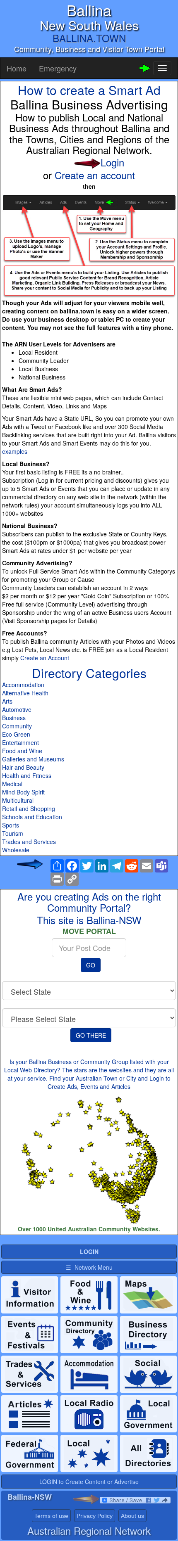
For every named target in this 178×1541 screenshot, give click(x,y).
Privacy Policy (95, 1516)
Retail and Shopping (28, 808)
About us (132, 1516)
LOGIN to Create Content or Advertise (89, 1481)
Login (112, 162)
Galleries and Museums (33, 759)
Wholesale (15, 850)
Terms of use (51, 1516)
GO (90, 965)
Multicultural (18, 800)
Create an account (95, 175)
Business (14, 718)
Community (17, 726)
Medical (12, 784)
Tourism (12, 833)
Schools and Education (32, 817)
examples (14, 451)
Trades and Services (29, 841)
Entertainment (20, 742)
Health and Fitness (26, 775)
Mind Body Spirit (23, 792)
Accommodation (23, 684)
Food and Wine (22, 751)
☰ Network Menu (89, 1267)
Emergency (58, 68)
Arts (7, 701)
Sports (10, 825)
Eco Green (16, 734)
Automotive (16, 709)
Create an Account (44, 658)
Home (16, 68)
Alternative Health (25, 693)
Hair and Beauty (23, 767)
